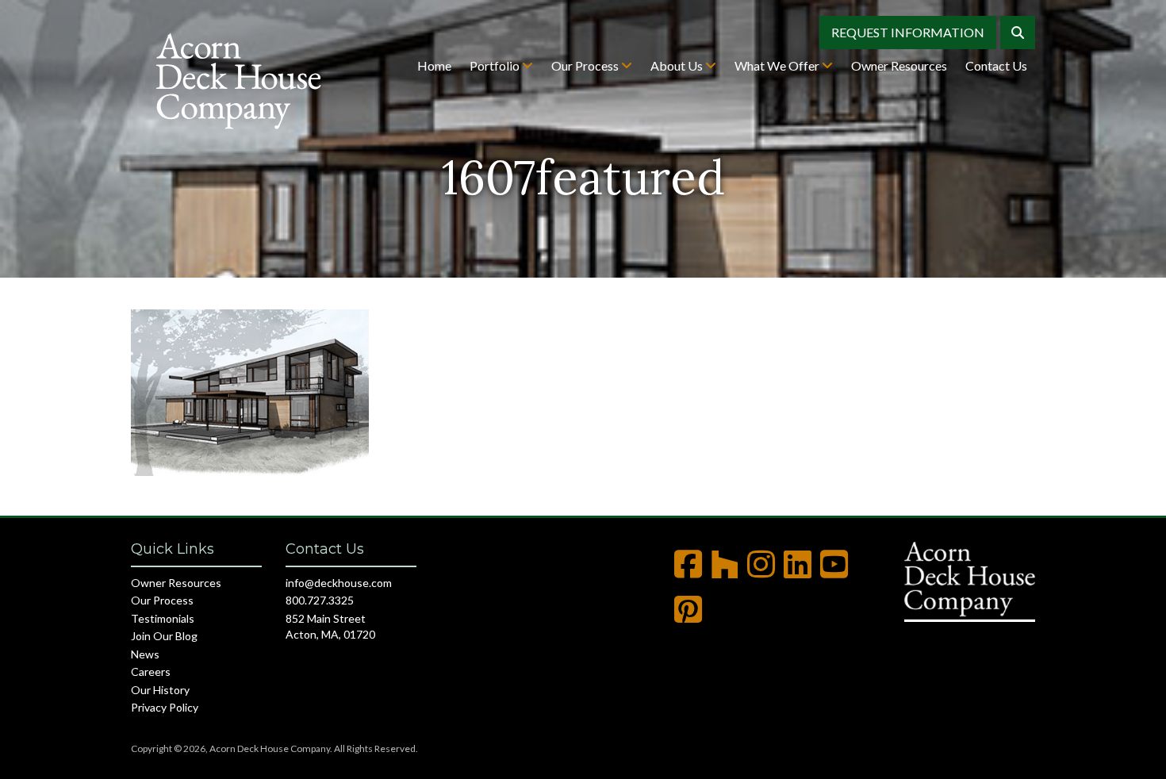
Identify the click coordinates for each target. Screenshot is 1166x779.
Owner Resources (899, 65)
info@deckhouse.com (339, 582)
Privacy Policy (164, 707)
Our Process (586, 65)
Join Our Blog (164, 636)
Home (434, 65)
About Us (677, 65)
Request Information (907, 32)
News (145, 654)
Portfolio (496, 65)
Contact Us (996, 65)
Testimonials (162, 618)
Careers (151, 671)
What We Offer (778, 65)
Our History (160, 689)
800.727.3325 (320, 600)
